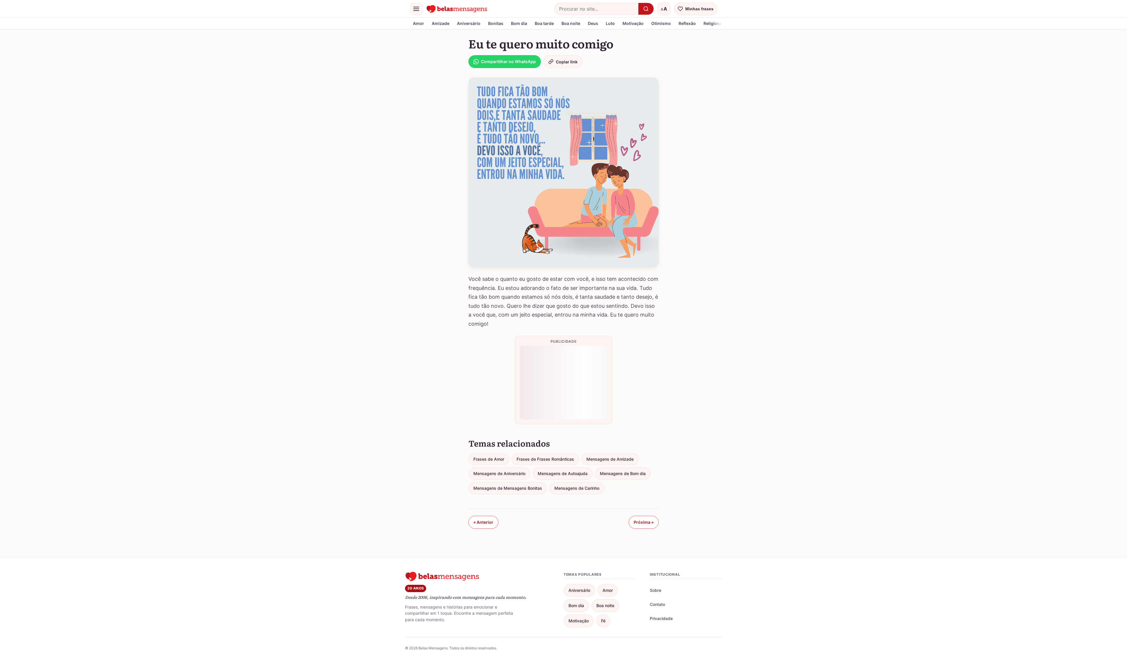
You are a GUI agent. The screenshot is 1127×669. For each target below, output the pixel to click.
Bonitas (495, 23)
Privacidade (661, 618)
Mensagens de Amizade (610, 459)
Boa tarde (544, 23)
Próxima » (644, 522)
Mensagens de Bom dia (623, 473)
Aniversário (468, 23)
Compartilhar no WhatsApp (508, 61)
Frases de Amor (488, 459)
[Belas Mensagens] (457, 9)
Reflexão (687, 23)
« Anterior (483, 522)
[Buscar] (646, 9)
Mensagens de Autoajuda (563, 473)
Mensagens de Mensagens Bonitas (507, 488)
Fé (603, 620)
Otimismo (661, 23)
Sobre (655, 590)
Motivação (633, 23)
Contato (657, 604)
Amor (418, 23)
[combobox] (596, 9)
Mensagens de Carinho (576, 488)
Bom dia (519, 23)
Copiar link (567, 61)
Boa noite (570, 23)
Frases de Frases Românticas (545, 459)
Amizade (440, 23)
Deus (593, 23)
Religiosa (712, 23)
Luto (610, 23)
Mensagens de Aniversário (499, 473)
